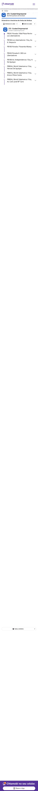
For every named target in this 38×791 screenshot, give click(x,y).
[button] (21, 34)
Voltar (6, 11)
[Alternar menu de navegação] (33, 4)
